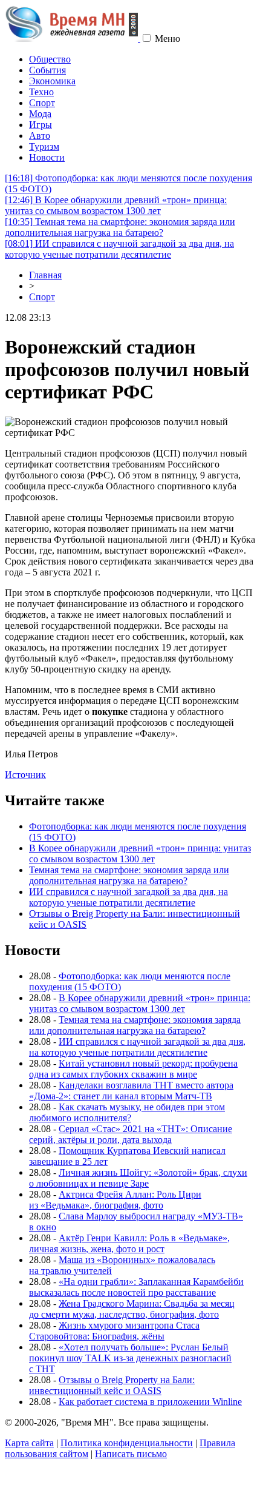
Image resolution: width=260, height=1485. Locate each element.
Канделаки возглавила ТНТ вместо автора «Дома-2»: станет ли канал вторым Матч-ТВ (131, 1090)
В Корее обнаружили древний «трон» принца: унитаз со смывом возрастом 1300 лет (116, 205)
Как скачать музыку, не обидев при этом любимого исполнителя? (127, 1112)
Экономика (52, 81)
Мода (40, 114)
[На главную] (72, 38)
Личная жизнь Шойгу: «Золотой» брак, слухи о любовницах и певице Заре (138, 1177)
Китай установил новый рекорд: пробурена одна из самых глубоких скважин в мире (133, 1068)
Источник (25, 774)
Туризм (44, 146)
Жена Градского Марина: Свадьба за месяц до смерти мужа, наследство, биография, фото (132, 1308)
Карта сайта (29, 1443)
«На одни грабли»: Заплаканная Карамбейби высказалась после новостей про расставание (136, 1287)
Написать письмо (131, 1454)
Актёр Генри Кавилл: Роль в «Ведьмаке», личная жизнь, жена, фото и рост (129, 1243)
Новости (47, 157)
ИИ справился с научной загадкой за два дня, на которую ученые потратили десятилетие (119, 249)
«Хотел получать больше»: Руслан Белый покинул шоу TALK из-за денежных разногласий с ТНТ (130, 1358)
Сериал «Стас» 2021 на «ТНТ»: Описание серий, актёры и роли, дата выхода (130, 1134)
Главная (45, 275)
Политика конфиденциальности (126, 1443)
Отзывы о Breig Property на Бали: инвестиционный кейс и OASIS (112, 1385)
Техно (41, 92)
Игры (40, 124)
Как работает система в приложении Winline (150, 1401)
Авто (39, 135)
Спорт (42, 103)
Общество (50, 59)
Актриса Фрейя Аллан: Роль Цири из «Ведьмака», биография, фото (115, 1199)
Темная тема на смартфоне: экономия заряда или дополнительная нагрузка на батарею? (120, 227)
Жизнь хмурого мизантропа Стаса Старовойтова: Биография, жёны (114, 1330)
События (47, 70)
